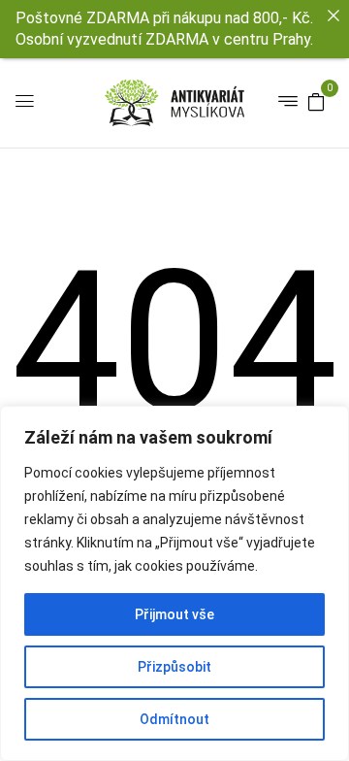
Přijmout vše (174, 614)
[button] (316, 101)
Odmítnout (174, 719)
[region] (174, 583)
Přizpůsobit (174, 667)
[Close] (333, 15)
